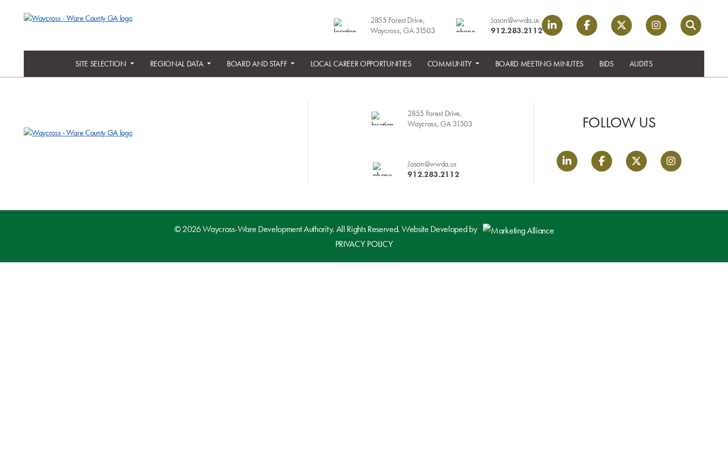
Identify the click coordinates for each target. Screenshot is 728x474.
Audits (641, 64)
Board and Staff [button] (258, 64)
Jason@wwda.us (515, 20)
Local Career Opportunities (361, 64)
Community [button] (450, 64)
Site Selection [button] (101, 64)
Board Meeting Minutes (539, 64)
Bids (606, 64)
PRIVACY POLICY (364, 243)
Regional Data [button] (178, 64)
